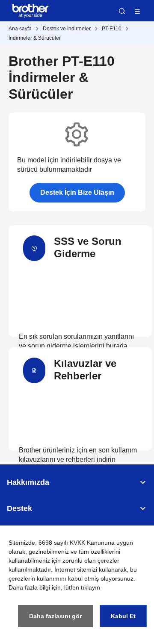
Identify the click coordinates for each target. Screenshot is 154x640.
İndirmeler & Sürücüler (35, 38)
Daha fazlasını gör (55, 616)
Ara (122, 11)
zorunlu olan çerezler (90, 560)
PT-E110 (111, 29)
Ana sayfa (20, 29)
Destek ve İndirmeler (67, 29)
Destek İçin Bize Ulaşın (77, 192)
